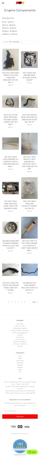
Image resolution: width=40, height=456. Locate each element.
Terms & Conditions (20, 344)
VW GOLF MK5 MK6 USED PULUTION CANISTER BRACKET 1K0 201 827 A (10, 77)
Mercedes (20, 363)
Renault (20, 367)
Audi (20, 356)
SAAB (20, 369)
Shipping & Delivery (20, 328)
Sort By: (6, 42)
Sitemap (20, 346)
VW (20, 372)
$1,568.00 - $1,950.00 (9, 34)
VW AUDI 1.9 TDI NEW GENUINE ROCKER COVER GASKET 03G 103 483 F (11, 119)
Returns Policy (20, 326)
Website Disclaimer (20, 342)
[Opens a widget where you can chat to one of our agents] (32, 452)
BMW (20, 358)
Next (34, 302)
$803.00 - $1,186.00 (9, 28)
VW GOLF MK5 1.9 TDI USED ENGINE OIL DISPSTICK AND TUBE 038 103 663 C (29, 245)
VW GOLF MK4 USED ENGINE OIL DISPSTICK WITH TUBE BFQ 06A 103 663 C (11, 161)
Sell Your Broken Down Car (20, 330)
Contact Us (20, 337)
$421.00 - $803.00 (8, 25)
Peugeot (20, 365)
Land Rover (20, 361)
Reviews (20, 335)
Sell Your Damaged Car (20, 333)
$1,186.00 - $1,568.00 (9, 31)
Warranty (20, 324)
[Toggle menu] (3, 3)
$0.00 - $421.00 (7, 22)
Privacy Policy (20, 339)
